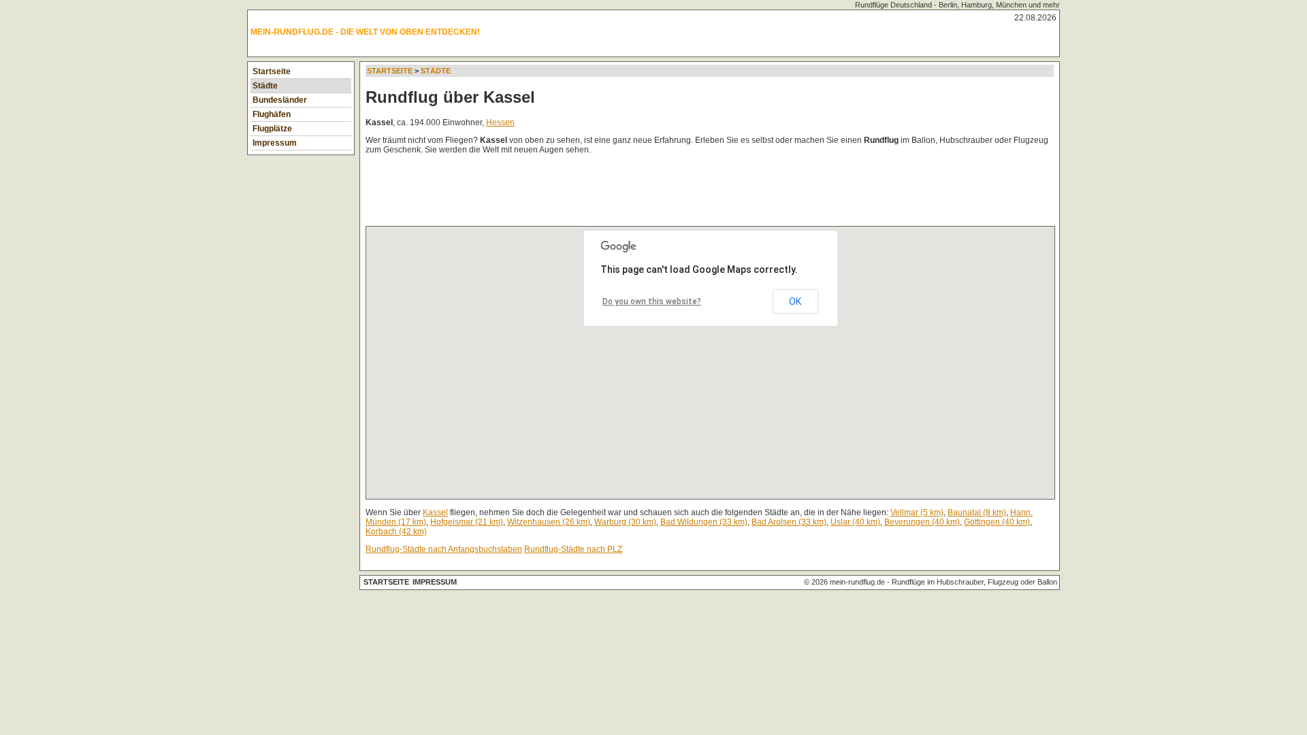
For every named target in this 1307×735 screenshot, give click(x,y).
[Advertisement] (613, 193)
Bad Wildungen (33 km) (703, 522)
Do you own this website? (651, 301)
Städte (265, 86)
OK (795, 301)
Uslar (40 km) (855, 522)
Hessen (500, 122)
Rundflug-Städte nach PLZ (573, 549)
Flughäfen (272, 114)
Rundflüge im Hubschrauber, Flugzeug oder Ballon (974, 582)
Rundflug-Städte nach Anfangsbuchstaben (444, 549)
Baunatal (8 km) (977, 512)
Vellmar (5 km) (916, 512)
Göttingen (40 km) (997, 522)
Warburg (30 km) (625, 522)
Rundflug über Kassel (450, 97)
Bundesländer (280, 100)
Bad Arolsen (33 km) (789, 522)
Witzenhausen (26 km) (548, 522)
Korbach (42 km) (396, 531)
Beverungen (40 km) (922, 522)
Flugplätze (272, 128)
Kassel (435, 512)
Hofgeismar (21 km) (466, 522)
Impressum (275, 143)
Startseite (272, 71)
